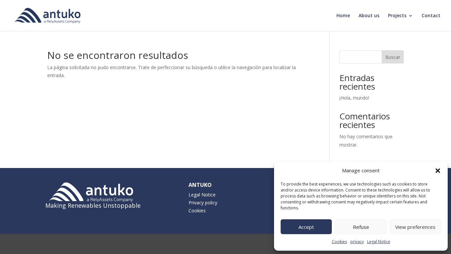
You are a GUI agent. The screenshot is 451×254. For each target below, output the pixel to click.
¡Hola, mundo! (354, 98)
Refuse (361, 227)
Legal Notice (378, 241)
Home (343, 16)
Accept (306, 227)
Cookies (339, 241)
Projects (397, 16)
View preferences (415, 227)
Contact (431, 16)
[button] (437, 170)
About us (369, 16)
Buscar (392, 57)
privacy (357, 241)
